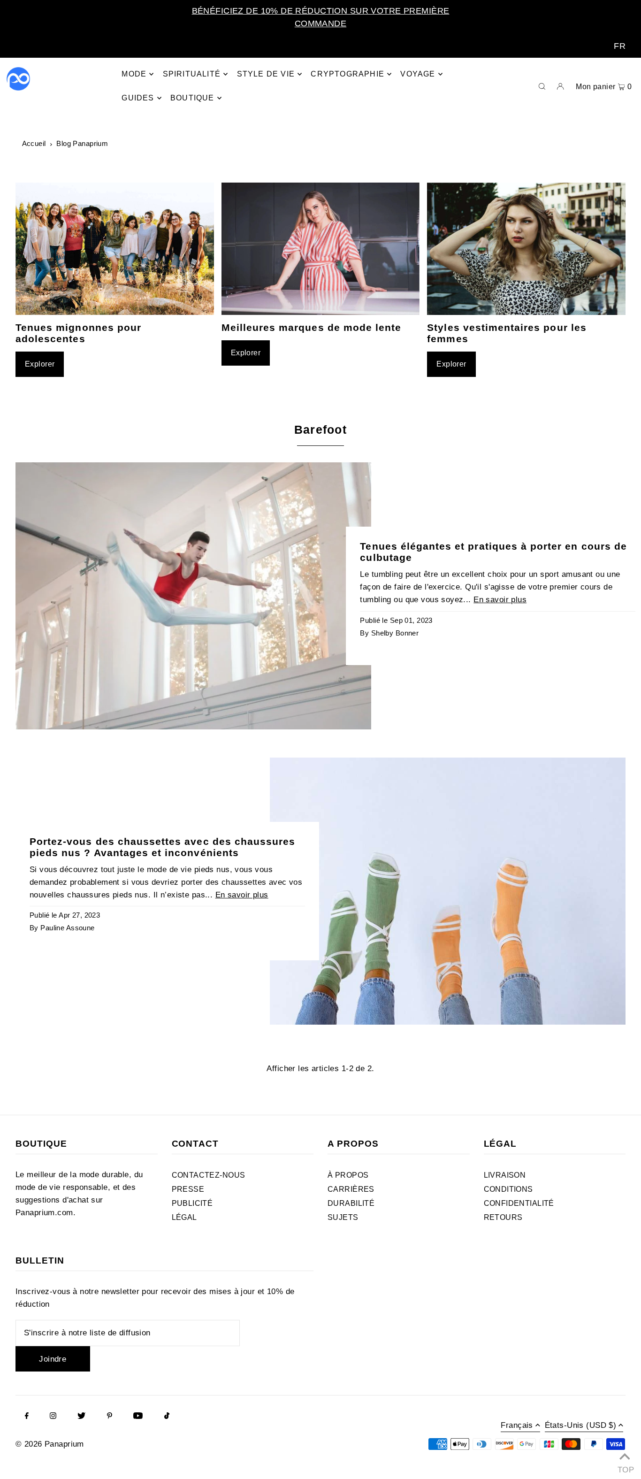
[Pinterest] (109, 1417)
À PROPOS (348, 1175)
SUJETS (343, 1217)
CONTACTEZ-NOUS (208, 1175)
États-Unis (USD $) (581, 1425)
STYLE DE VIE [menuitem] (266, 74)
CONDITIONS (508, 1189)
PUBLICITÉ (192, 1203)
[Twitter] (81, 1417)
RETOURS (503, 1217)
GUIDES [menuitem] (138, 98)
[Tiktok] (166, 1417)
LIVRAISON (505, 1175)
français (517, 1425)
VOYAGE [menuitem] (417, 74)
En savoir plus (500, 599)
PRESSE (188, 1189)
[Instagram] (53, 1417)
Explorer (39, 364)
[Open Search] (542, 86)
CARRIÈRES (351, 1189)
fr (620, 46)
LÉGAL (184, 1217)
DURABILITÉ (351, 1203)
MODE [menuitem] (134, 74)
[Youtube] (138, 1417)
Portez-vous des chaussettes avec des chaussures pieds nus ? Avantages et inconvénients (162, 847)
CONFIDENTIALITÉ (519, 1203)
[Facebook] (27, 1417)
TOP (625, 1467)
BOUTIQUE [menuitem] (192, 98)
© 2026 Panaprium (49, 1444)
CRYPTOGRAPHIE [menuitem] (347, 74)
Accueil (34, 143)
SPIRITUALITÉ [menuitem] (192, 74)
